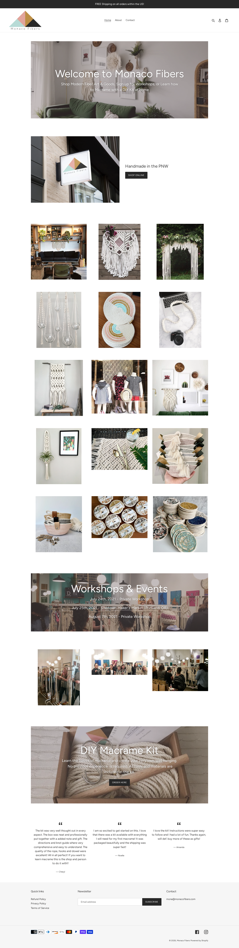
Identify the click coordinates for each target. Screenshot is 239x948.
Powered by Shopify (199, 940)
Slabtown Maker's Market (121, 607)
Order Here (119, 782)
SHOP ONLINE (136, 175)
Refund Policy (38, 899)
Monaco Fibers (183, 940)
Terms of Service (40, 908)
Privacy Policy (38, 903)
